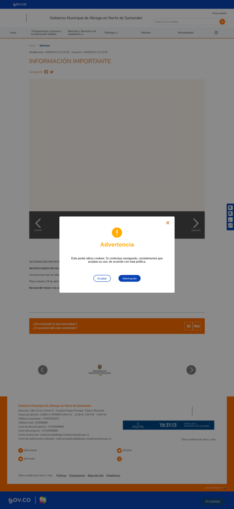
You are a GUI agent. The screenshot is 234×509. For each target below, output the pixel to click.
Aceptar (102, 278)
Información (129, 278)
